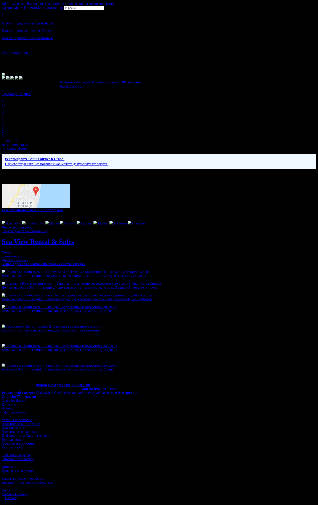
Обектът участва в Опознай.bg (24, 231)
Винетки (8, 467)
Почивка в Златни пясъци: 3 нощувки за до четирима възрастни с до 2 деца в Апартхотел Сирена (74, 276)
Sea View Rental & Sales (38, 241)
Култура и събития (15, 447)
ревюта (8, 94)
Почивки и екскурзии (18, 443)
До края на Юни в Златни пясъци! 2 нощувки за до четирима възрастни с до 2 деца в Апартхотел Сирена (79, 287)
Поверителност (13, 428)
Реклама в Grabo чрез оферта (23, 478)
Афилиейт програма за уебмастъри (27, 482)
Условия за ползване (17, 420)
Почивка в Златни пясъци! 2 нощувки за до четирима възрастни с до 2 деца (58, 350)
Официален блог (14, 412)
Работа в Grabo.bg (15, 494)
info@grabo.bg (59, 385)
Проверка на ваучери (17, 471)
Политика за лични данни (21, 424)
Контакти (9, 404)
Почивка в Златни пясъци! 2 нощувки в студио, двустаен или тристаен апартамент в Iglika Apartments (77, 299)
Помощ (7, 408)
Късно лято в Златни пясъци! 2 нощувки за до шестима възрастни (50, 330)
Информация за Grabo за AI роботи (28, 435)
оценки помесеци (9, 142)
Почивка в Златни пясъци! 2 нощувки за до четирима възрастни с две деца (57, 311)
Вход (25, 53)
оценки (23, 94)
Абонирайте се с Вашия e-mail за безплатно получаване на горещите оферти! (58, 3)
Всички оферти (13, 439)
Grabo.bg (11, 498)
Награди (8, 490)
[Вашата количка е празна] (2, 12)
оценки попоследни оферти (15, 146)
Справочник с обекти (18, 459)
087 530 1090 (80, 385)
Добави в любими (15, 260)
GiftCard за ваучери (16, 455)
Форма (41, 385)
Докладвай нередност (18, 227)
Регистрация (11, 53)
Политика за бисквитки (19, 432)
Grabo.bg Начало (14, 400)
